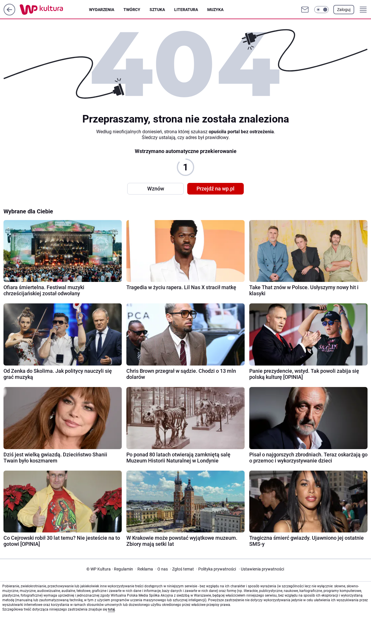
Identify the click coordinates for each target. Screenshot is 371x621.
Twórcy (131, 9)
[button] (321, 9)
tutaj (111, 609)
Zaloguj (343, 9)
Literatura (186, 9)
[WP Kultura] (54, 9)
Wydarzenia (101, 9)
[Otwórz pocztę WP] (305, 9)
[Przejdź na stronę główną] (9, 14)
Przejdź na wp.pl (215, 189)
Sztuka (157, 9)
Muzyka (215, 9)
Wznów (155, 189)
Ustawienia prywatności (261, 569)
